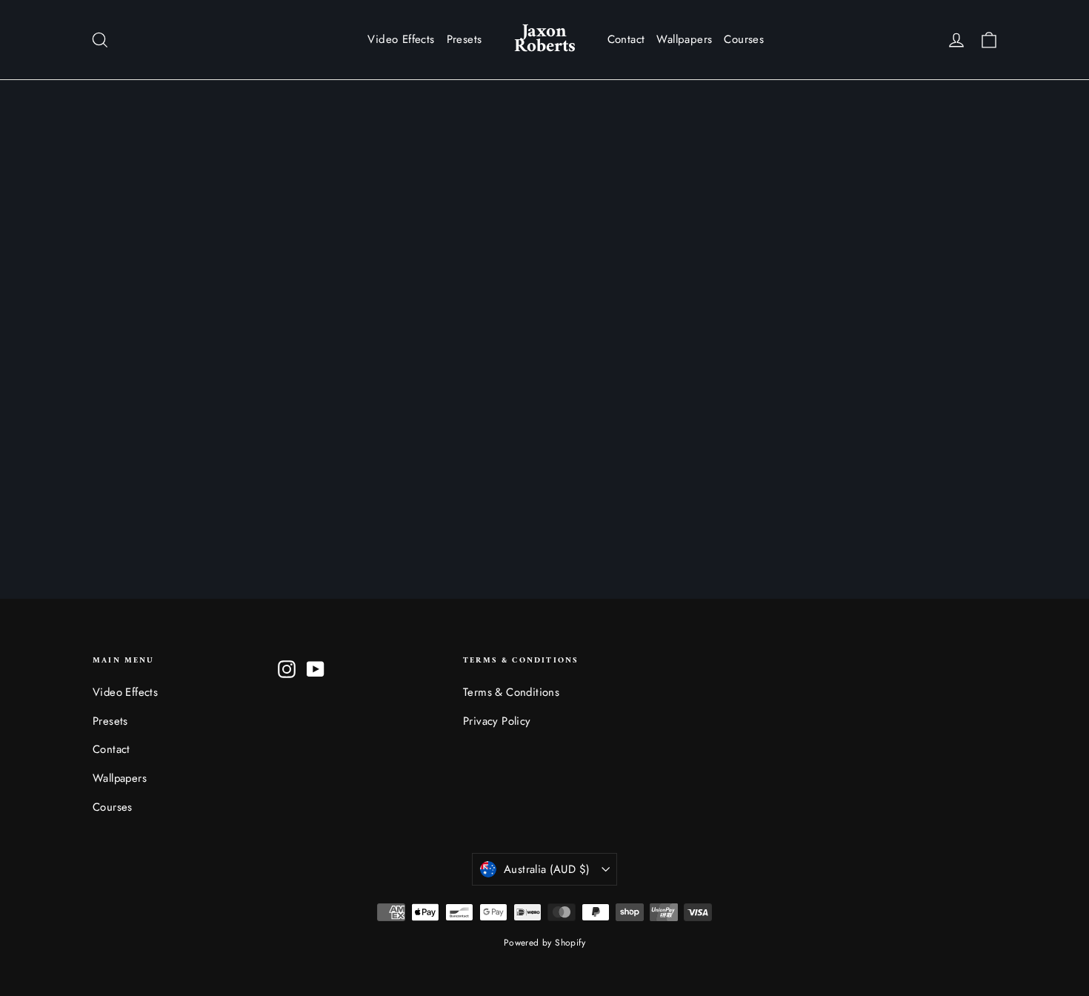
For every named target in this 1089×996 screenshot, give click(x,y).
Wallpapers (684, 39)
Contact (626, 39)
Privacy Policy (497, 721)
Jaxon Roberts (545, 39)
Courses (744, 39)
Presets (464, 39)
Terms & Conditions (511, 692)
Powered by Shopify (544, 942)
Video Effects (400, 39)
